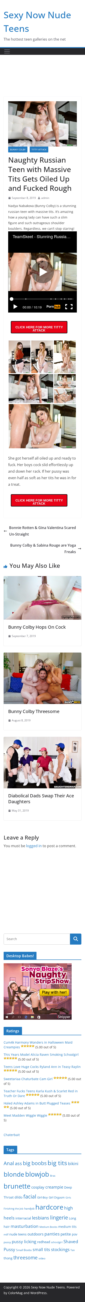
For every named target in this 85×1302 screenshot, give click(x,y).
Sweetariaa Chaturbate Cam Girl (28, 1079)
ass (18, 1163)
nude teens (18, 1234)
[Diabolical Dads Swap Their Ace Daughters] (42, 740)
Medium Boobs (48, 1226)
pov (74, 1234)
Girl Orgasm (57, 1197)
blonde (14, 1174)
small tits (41, 1249)
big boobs (35, 1163)
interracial (23, 1218)
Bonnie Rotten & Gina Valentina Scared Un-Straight (42, 531)
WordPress (38, 1293)
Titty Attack (39, 149)
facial (29, 1196)
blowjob (37, 1174)
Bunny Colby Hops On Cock (37, 627)
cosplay (37, 1187)
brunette (17, 1186)
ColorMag (15, 1293)
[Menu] (7, 51)
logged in (34, 845)
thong (8, 1258)
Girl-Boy (42, 1197)
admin (45, 198)
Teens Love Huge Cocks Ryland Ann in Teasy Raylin (42, 1067)
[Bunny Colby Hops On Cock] (42, 579)
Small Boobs (24, 1250)
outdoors (35, 1234)
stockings (60, 1249)
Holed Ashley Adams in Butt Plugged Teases (37, 1103)
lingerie (59, 1217)
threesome (25, 1257)
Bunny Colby (18, 149)
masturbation (25, 1226)
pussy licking (24, 1241)
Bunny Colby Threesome (33, 711)
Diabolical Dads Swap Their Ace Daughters (41, 799)
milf (6, 1234)
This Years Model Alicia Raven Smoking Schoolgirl (41, 1054)
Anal (9, 1163)
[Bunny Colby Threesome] (42, 655)
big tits (57, 1163)
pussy (7, 1242)
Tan (72, 1250)
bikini (73, 1163)
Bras (52, 1175)
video (42, 1258)
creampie (54, 1187)
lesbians (40, 1218)
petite (66, 1234)
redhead (43, 1242)
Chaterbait (12, 1135)
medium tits (67, 1226)
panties (52, 1234)
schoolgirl (57, 1242)
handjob (29, 1208)
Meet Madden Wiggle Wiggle (25, 1115)
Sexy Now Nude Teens (48, 1287)
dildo (18, 1197)
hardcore (49, 1207)
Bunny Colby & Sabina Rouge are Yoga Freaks (43, 548)
